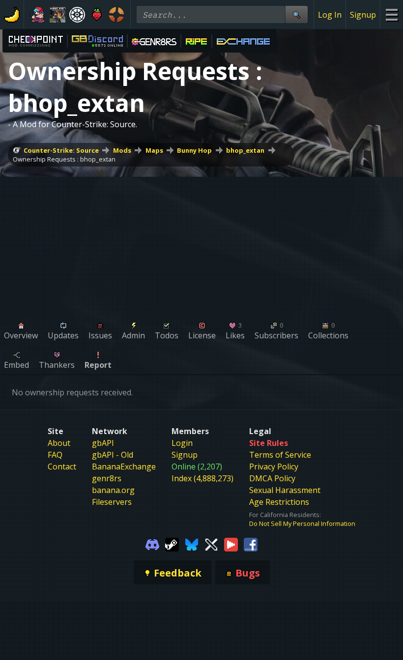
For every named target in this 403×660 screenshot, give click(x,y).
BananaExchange (124, 466)
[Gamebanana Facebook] (251, 543)
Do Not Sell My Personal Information (302, 523)
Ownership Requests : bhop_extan (64, 159)
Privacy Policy (273, 466)
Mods (122, 150)
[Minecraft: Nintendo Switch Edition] (57, 15)
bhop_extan (245, 150)
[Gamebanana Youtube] (231, 543)
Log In (330, 14)
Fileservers (112, 501)
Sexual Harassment (284, 490)
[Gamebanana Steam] (172, 543)
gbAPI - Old (112, 454)
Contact (62, 466)
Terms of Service (280, 454)
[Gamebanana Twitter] (211, 543)
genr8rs (106, 478)
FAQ (55, 454)
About (59, 443)
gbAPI (103, 443)
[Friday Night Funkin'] (38, 15)
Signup (363, 14)
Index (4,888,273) (202, 478)
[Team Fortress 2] (116, 15)
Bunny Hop (194, 150)
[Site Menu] (391, 14)
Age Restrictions (279, 501)
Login (182, 443)
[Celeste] (97, 15)
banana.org (113, 490)
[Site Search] (296, 14)
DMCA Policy (272, 478)
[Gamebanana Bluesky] (192, 543)
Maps (154, 150)
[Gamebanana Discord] (152, 543)
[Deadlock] (77, 15)
